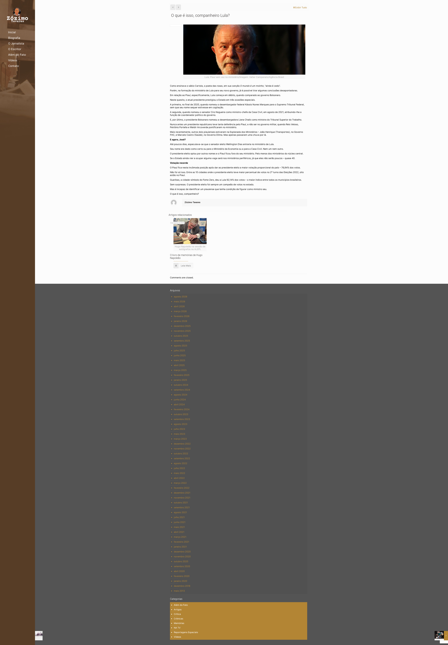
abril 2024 (179, 404)
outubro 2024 (181, 385)
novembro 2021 (182, 497)
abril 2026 (179, 306)
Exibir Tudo (301, 7)
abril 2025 (179, 365)
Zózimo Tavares (192, 202)
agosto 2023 (180, 424)
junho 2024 (180, 399)
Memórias (179, 623)
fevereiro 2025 (181, 375)
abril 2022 (179, 478)
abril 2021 (179, 532)
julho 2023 (179, 429)
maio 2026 (179, 301)
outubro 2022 (181, 453)
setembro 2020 (182, 566)
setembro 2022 (182, 458)
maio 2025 (179, 360)
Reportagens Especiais (186, 632)
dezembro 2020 (182, 551)
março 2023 (180, 439)
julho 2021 (179, 517)
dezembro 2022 (182, 443)
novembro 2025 (182, 331)
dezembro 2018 (182, 586)
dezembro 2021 (182, 492)
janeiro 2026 (180, 321)
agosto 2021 (180, 512)
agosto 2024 (180, 394)
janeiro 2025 (180, 380)
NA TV (177, 627)
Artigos (178, 609)
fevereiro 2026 (181, 316)
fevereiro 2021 (181, 541)
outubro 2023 (181, 414)
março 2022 (180, 483)
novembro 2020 (182, 556)
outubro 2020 (181, 561)
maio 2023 (179, 434)
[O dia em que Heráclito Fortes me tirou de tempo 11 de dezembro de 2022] (36, 635)
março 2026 (180, 311)
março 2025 (180, 370)
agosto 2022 (180, 463)
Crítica (177, 614)
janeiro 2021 (180, 546)
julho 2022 (179, 468)
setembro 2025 (182, 340)
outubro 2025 (181, 336)
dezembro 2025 (182, 326)
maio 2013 (179, 591)
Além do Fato (181, 605)
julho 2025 (179, 350)
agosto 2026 (180, 296)
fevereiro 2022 (181, 488)
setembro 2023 (182, 419)
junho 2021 (179, 522)
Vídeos (177, 637)
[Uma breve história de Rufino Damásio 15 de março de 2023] (441, 635)
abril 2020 (179, 571)
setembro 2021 (182, 507)
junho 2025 (180, 355)
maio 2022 (179, 473)
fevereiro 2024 (181, 409)
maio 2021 (179, 527)
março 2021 (180, 537)
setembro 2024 (182, 389)
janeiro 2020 (180, 581)
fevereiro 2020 (181, 576)
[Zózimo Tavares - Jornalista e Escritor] (17, 15)
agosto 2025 (180, 345)
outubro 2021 (181, 502)
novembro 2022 (182, 448)
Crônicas (178, 618)
